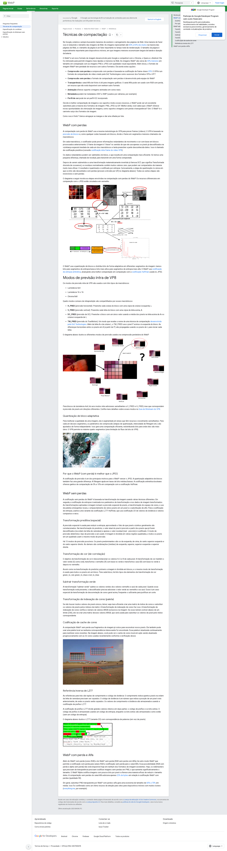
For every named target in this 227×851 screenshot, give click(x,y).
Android (64, 836)
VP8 (150, 71)
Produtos (78, 29)
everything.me (69, 788)
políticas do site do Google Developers (136, 802)
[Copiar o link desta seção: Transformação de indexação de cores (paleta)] (116, 599)
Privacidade (55, 846)
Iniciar (216, 35)
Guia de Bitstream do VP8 (149, 409)
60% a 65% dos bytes (138, 45)
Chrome (75, 836)
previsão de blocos (71, 134)
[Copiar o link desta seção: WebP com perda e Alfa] (95, 755)
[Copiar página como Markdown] (117, 35)
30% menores (153, 61)
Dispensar (203, 35)
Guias (19, 8)
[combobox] (182, 3)
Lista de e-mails (104, 823)
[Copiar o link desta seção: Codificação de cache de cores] (99, 622)
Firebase (86, 836)
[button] (15, 37)
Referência (30, 8)
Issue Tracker (104, 827)
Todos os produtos (122, 836)
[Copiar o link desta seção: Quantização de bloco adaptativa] (101, 416)
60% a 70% (151, 783)
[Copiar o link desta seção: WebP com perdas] (89, 125)
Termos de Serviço (42, 846)
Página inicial (8, 8)
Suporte (55, 8)
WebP (11, 2)
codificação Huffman (140, 272)
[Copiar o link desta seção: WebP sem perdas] (88, 493)
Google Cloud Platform (102, 836)
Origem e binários (169, 823)
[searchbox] (16, 16)
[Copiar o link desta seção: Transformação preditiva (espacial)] (103, 520)
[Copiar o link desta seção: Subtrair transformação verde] (98, 582)
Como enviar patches (42, 827)
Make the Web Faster (91, 29)
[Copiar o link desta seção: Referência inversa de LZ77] (95, 691)
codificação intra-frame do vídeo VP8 (106, 150)
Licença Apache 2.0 (93, 802)
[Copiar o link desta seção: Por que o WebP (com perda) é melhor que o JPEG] (120, 473)
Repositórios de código (43, 823)
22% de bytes (122, 775)
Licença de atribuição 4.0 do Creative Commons (140, 799)
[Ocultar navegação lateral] (28, 846)
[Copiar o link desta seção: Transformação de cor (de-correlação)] (107, 554)
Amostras (44, 8)
